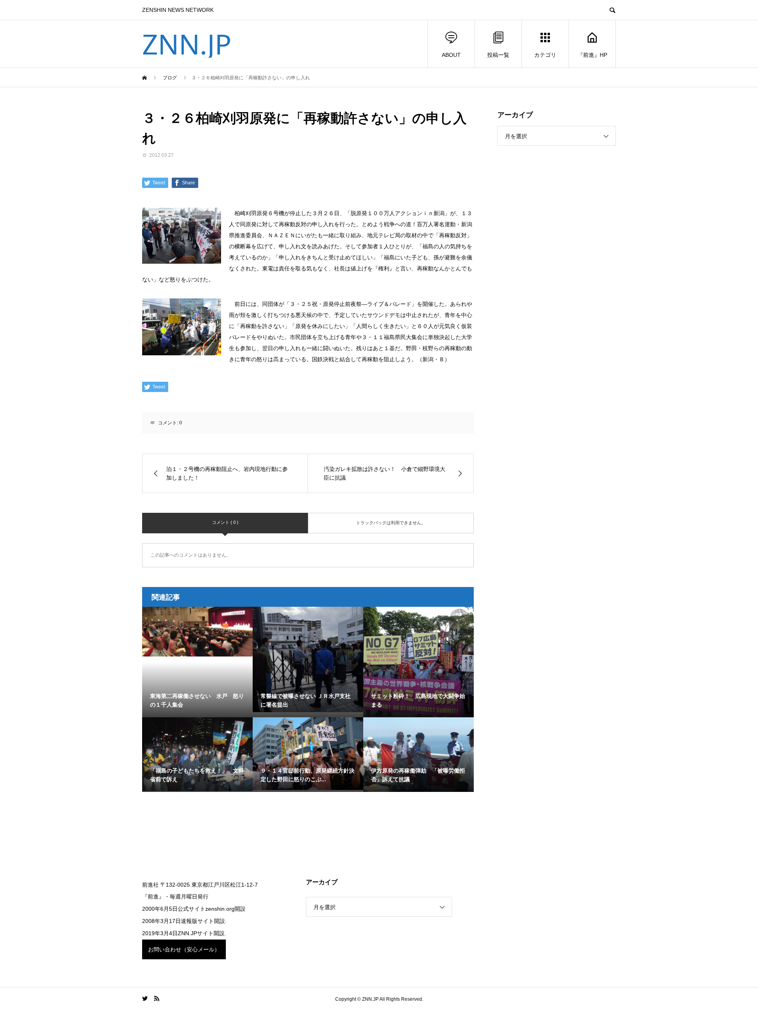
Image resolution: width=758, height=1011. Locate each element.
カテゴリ (545, 55)
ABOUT (451, 55)
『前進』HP (592, 55)
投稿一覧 (498, 55)
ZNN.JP (186, 44)
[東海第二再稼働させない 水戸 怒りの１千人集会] (197, 631)
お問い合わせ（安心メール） (184, 949)
